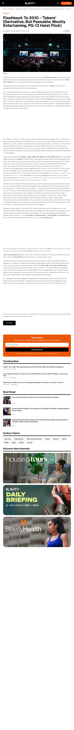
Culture (47, 439)
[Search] (57, 3)
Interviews (7, 439)
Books (14, 442)
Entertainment (19, 439)
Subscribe (66, 3)
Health (6, 442)
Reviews (11, 9)
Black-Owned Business (34, 439)
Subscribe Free (37, 350)
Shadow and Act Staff (12, 31)
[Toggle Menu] (3, 3)
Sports (64, 439)
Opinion (29, 442)
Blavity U (56, 439)
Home (5, 9)
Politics (21, 442)
